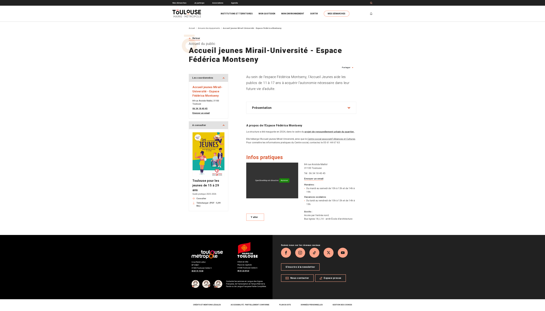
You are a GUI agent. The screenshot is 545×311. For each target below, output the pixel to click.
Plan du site (285, 305)
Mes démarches (179, 3)
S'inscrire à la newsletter (300, 266)
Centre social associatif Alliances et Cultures (331, 138)
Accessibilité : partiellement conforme (250, 305)
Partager (346, 67)
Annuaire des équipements (209, 28)
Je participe (199, 3)
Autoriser (284, 180)
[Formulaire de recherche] (371, 3)
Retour (196, 38)
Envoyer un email (313, 178)
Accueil (192, 28)
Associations (217, 3)
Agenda (234, 3)
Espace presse (332, 278)
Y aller (254, 217)
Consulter (201, 198)
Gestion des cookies (342, 305)
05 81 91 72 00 (197, 271)
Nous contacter (299, 278)
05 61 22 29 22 (243, 271)
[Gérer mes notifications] (371, 13)
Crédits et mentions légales (207, 305)
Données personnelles (312, 305)
